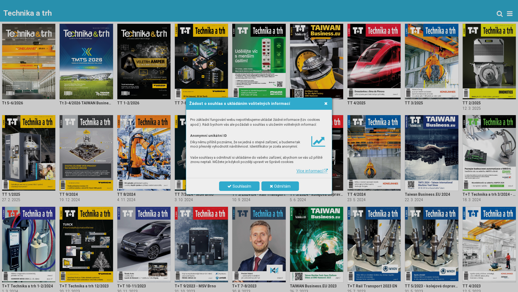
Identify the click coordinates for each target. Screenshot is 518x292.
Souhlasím (241, 186)
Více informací (310, 170)
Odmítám (282, 186)
